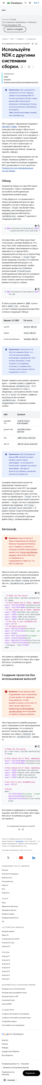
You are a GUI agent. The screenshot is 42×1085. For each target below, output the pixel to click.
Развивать (20, 39)
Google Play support (9, 1021)
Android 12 (6, 975)
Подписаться (32, 1073)
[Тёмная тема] (35, 225)
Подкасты (6, 893)
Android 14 (6, 968)
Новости (5, 885)
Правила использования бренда (16, 1068)
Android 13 (6, 971)
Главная (5, 39)
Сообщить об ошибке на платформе (15, 1014)
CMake (14, 127)
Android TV (6, 946)
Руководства (31, 39)
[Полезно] (32, 43)
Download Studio (8, 1000)
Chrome (5, 1044)
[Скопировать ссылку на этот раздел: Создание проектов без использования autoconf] (4, 682)
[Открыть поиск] (25, 2)
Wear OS (5, 935)
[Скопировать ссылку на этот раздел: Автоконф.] (19, 529)
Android (5, 870)
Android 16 (6, 960)
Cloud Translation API (11, 25)
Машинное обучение (10, 906)
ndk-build (5, 127)
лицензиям (19, 841)
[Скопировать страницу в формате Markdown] (29, 67)
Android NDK (7, 1004)
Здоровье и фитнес (9, 910)
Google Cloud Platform (10, 1051)
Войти (36, 3)
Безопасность (7, 878)
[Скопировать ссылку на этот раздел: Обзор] (13, 181)
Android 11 (6, 979)
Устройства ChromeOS (10, 939)
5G (3, 921)
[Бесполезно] (36, 43)
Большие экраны (8, 931)
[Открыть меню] (3, 3)
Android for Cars (8, 943)
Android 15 (6, 964)
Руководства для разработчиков (14, 993)
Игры (4, 903)
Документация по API (10, 996)
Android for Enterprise (10, 874)
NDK (4, 10)
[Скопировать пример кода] (38, 225)
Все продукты (7, 1055)
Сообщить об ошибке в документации (16, 1018)
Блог (3, 889)
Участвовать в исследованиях (13, 1025)
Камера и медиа (8, 914)
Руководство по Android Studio (13, 989)
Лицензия (25, 1064)
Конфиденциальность (10, 918)
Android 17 (6, 956)
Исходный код (7, 881)
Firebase (5, 1048)
